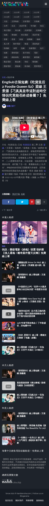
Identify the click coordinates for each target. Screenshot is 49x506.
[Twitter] (22, 202)
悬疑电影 (35, 44)
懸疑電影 (7, 66)
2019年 (7, 12)
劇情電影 (26, 57)
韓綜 (26, 62)
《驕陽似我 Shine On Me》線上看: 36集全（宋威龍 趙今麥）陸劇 (31, 265)
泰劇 (38, 39)
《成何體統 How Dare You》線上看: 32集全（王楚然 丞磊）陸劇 (31, 301)
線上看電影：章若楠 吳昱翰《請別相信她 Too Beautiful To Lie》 (32, 426)
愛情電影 (15, 53)
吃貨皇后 (27, 145)
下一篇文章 (7, 210)
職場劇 (35, 62)
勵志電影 (7, 62)
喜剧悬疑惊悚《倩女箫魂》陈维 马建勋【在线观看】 (31, 384)
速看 (15, 48)
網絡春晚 (15, 57)
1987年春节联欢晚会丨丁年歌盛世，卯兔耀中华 (31, 324)
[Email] (38, 202)
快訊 (42, 26)
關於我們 (19, 500)
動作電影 (16, 44)
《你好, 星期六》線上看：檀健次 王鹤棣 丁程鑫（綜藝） (31, 336)
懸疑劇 (17, 66)
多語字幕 (22, 26)
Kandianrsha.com (24, 493)
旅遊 (21, 39)
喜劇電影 (32, 48)
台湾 (5, 26)
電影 (36, 53)
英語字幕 (35, 35)
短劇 (5, 53)
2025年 (26, 17)
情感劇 (6, 48)
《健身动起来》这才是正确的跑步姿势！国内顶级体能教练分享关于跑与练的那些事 (31, 313)
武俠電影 (28, 30)
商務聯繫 (29, 500)
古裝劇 (36, 21)
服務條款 (40, 500)
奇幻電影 (7, 30)
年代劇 (33, 26)
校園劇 (29, 39)
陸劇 (23, 48)
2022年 (36, 12)
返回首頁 (9, 500)
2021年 (26, 12)
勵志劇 (17, 62)
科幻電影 (24, 35)
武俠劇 (38, 30)
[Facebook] (8, 202)
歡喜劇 (27, 66)
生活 (13, 26)
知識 (5, 35)
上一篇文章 (41, 210)
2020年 (17, 12)
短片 (42, 48)
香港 (13, 39)
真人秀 (6, 44)
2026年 (36, 17)
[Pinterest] (32, 202)
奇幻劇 (17, 30)
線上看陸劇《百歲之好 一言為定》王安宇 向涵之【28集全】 (30, 348)
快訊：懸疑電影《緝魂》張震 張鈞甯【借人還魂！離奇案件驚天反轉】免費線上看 (24, 253)
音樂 (5, 39)
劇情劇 (36, 57)
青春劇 (14, 35)
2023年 (7, 17)
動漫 (26, 44)
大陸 (5, 21)
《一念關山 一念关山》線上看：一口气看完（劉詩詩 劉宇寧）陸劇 (31, 440)
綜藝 (5, 57)
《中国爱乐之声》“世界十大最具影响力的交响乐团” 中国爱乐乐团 (32, 288)
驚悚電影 (37, 66)
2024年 (16, 17)
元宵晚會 (15, 21)
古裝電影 (26, 21)
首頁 (4, 77)
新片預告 (26, 53)
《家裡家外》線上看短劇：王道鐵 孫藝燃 (31, 276)
